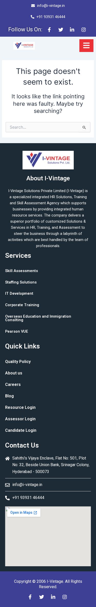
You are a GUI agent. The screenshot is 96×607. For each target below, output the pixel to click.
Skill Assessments (21, 270)
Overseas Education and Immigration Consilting (38, 318)
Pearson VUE (16, 331)
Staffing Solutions (21, 282)
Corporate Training (22, 305)
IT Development (19, 293)
